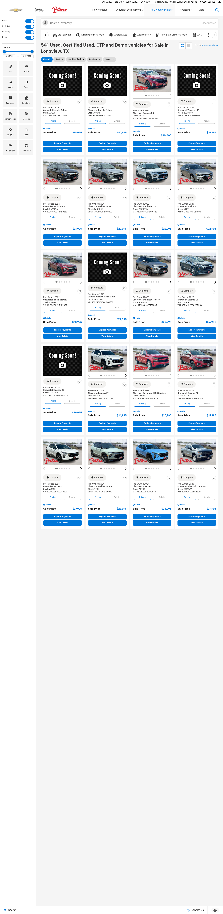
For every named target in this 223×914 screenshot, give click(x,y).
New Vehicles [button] (99, 10)
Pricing (53, 121)
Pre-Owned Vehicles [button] (160, 10)
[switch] (18, 21)
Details (72, 121)
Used (4, 21)
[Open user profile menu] (219, 1)
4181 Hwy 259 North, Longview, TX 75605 (175, 2)
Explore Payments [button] (62, 143)
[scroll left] (46, 35)
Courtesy (6, 32)
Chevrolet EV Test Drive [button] (128, 10)
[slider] (4, 51)
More (201, 10)
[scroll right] (214, 35)
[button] (217, 10)
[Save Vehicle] (79, 102)
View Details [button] (62, 150)
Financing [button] (185, 10)
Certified (6, 26)
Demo (4, 37)
